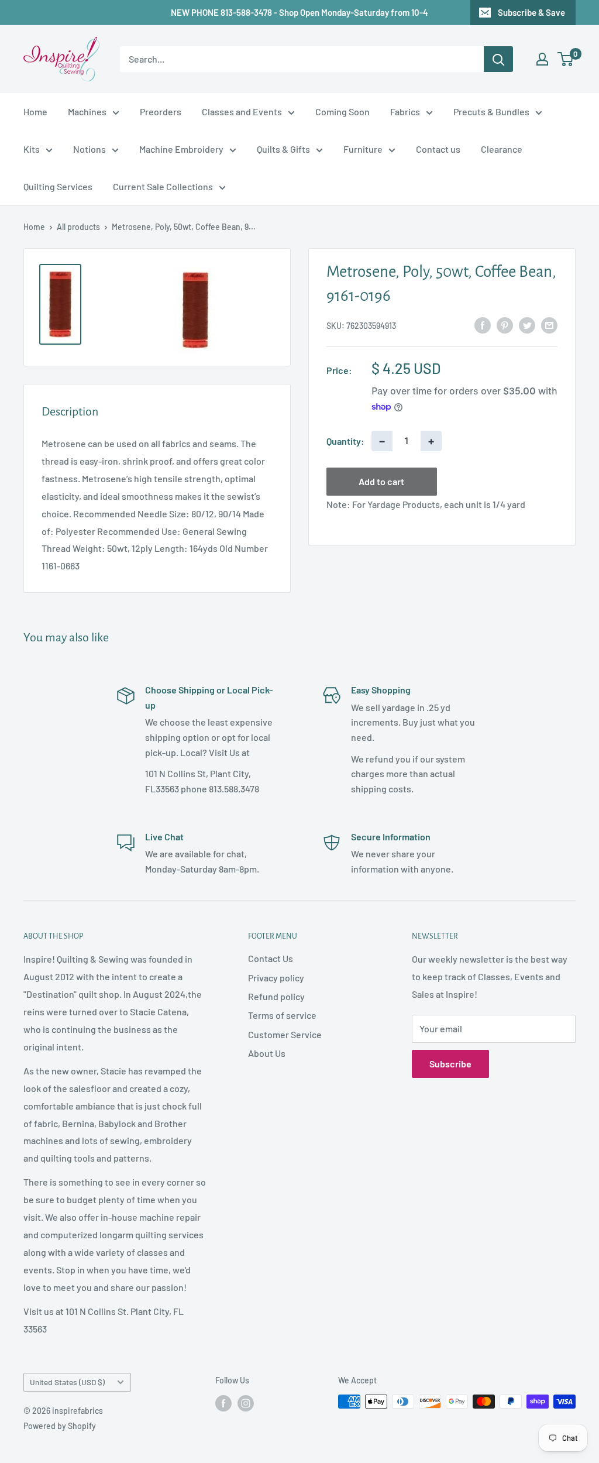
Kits (31, 148)
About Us (266, 1053)
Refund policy (276, 996)
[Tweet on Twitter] (527, 324)
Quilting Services (57, 186)
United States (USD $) (67, 1382)
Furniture (363, 148)
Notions (89, 148)
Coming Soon (342, 111)
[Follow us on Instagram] (245, 1403)
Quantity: (345, 441)
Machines (87, 111)
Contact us (438, 148)
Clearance (501, 148)
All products (78, 227)
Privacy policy (276, 977)
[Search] (498, 59)
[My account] (542, 59)
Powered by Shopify (59, 1426)
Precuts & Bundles (491, 111)
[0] (566, 59)
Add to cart (381, 481)
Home (35, 111)
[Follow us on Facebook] (223, 1403)
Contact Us (270, 958)
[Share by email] (549, 324)
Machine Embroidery (181, 148)
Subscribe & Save (531, 12)
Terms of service (282, 1015)
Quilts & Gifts (283, 148)
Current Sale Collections (163, 186)
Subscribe (450, 1063)
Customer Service (285, 1034)
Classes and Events (242, 111)
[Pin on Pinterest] (505, 324)
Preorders (160, 111)
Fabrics (405, 111)
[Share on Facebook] (482, 324)
